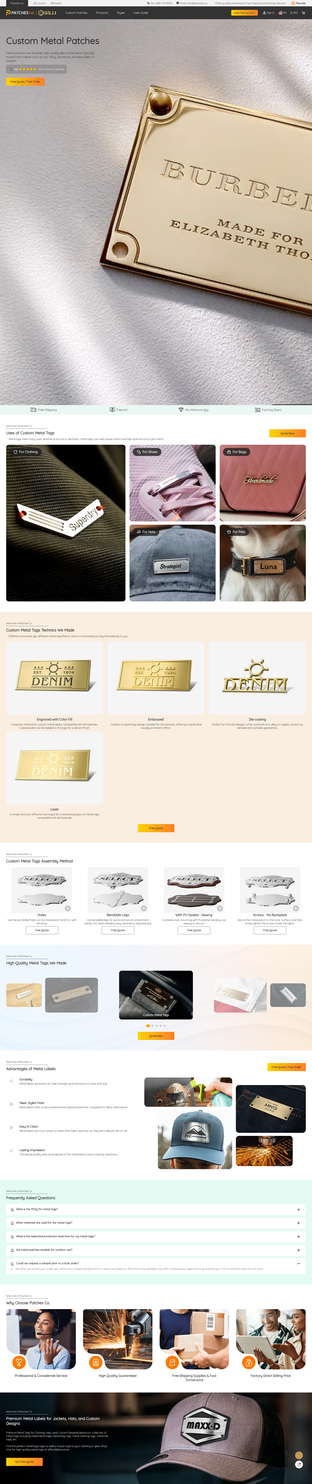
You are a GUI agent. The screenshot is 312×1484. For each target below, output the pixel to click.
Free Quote (156, 838)
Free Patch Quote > (243, 12)
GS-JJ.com (39, 3)
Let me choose (103, 1475)
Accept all (198, 1462)
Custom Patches (76, 13)
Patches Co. (17, 3)
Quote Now (293, 434)
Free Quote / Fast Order (27, 86)
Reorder (301, 3)
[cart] (303, 13)
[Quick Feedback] (299, 1464)
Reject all (198, 1470)
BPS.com (56, 3)
